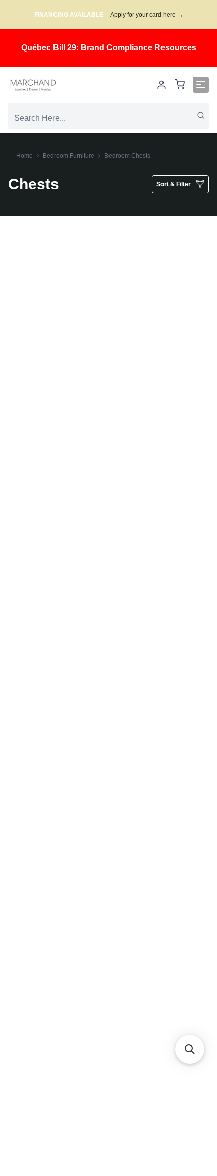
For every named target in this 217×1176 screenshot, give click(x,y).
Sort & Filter (173, 184)
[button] (189, 1049)
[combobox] (108, 118)
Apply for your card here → (146, 14)
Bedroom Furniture (68, 155)
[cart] (180, 85)
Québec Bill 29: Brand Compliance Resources (108, 47)
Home (24, 155)
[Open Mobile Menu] (201, 85)
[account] (161, 85)
